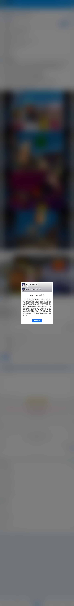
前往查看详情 (37, 321)
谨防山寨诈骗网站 (37, 295)
